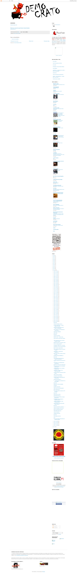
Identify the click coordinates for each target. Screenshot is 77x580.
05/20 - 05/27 (56, 300)
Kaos (59, 35)
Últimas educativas (56, 207)
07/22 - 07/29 (56, 288)
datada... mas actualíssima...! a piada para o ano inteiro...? (58, 77)
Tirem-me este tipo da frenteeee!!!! (58, 74)
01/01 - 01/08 (56, 425)
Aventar (54, 90)
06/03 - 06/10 (56, 297)
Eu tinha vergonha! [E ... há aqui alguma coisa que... (58, 326)
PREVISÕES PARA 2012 (57, 410)
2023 (54, 255)
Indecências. (55, 72)
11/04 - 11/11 (56, 273)
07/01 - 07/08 (56, 292)
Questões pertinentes (57, 386)
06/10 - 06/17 (56, 296)
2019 (54, 260)
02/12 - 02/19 (56, 318)
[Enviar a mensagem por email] (23, 32)
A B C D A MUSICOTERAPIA (57, 200)
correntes (54, 104)
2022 (54, 256)
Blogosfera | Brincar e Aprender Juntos (60, 342)
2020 (54, 259)
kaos (54, 231)
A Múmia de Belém (60, 193)
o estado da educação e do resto (58, 161)
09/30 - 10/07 (56, 276)
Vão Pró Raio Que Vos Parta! (57, 63)
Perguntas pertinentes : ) (57, 379)
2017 (54, 263)
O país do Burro (55, 168)
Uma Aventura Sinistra (57, 224)
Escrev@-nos (58, 24)
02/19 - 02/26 (56, 317)
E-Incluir (54, 217)
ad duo (54, 227)
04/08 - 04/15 (56, 308)
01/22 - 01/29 (56, 421)
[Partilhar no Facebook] (26, 32)
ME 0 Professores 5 (57, 389)
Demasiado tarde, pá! (57, 395)
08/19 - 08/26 (56, 283)
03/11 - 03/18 (56, 313)
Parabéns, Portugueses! (56, 218)
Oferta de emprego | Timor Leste (59, 408)
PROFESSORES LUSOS (57, 119)
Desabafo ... (55, 385)
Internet (19, 33)
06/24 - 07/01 (56, 293)
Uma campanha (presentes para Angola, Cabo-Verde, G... (59, 359)
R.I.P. (54, 417)
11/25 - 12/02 (56, 272)
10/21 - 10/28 (56, 275)
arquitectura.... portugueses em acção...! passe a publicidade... (59, 70)
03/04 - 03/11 (56, 314)
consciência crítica (56, 107)
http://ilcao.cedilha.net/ (59, 55)
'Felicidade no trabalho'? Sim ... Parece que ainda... (58, 371)
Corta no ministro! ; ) (57, 412)
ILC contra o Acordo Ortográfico (58, 176)
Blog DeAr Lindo (55, 83)
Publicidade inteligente (57, 331)
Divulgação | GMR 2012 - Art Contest (59, 345)
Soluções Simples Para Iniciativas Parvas (59, 84)
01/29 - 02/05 (56, 321)
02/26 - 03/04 (56, 316)
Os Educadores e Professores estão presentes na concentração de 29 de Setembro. (58, 214)
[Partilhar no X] (25, 32)
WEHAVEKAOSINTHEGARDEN (58, 192)
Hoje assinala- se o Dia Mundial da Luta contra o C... (59, 330)
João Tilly (54, 134)
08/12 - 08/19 (56, 284)
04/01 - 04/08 (56, 309)
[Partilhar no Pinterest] (27, 32)
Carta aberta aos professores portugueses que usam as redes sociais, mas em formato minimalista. (58, 154)
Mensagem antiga (46, 41)
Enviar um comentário (15, 39)
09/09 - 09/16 (56, 279)
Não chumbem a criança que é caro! (58, 186)
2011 (54, 426)
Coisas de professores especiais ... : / (59, 406)
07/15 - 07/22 (56, 289)
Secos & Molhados (56, 204)
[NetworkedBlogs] (59, 502)
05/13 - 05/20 (56, 301)
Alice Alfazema (55, 101)
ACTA (14, 33)
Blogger (44, 571)
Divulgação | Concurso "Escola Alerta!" (60, 346)
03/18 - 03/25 (56, 312)
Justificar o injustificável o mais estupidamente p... (58, 401)
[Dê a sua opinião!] (24, 32)
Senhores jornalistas (57, 335)
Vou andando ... (55, 68)
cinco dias (54, 188)
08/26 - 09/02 (56, 281)
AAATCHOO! (55, 221)
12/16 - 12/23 (56, 271)
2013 (54, 268)
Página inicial (31, 41)
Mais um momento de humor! (58, 409)
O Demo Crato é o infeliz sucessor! (58, 225)
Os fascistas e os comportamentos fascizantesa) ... (59, 363)
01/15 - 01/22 (56, 422)
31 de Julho (54, 61)
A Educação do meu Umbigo (57, 179)
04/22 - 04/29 (56, 305)
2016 (54, 264)
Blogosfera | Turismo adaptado (58, 384)
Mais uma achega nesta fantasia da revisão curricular (59, 419)
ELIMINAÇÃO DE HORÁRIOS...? (59, 355)
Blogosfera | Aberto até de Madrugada (59, 364)
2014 (54, 267)
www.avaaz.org (12, 29)
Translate (59, 534)
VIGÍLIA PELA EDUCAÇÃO (58, 456)
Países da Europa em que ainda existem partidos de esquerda (61, 136)
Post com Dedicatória (61, 94)
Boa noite (55, 334)
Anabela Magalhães (56, 93)
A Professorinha (55, 229)
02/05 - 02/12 (56, 320)
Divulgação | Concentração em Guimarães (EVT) (58, 399)
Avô (53, 158)
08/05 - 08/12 (56, 285)
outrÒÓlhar (55, 152)
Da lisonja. (54, 150)
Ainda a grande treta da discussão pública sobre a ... (59, 404)
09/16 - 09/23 (56, 277)
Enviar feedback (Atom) (17, 42)
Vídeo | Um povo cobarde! (58, 374)
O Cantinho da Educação (57, 185)
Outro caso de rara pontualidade (59, 388)
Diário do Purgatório (56, 149)
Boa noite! (55, 322)
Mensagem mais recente (14, 41)
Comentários (55, 527)
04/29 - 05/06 (56, 304)
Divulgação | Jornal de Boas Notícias (58, 66)
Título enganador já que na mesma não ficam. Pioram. (59, 341)
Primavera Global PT (58, 482)
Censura (17, 33)
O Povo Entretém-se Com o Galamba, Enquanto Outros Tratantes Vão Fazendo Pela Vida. (61, 115)
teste (54, 105)
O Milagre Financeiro (57, 413)
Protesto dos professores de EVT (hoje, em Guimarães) (59, 328)
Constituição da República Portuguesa (22, 555)
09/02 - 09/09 (56, 280)
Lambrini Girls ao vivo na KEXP (57, 91)
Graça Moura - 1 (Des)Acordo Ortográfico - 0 (58, 352)
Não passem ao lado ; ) (57, 394)
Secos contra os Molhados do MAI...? (58, 205)
